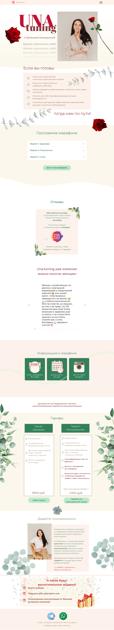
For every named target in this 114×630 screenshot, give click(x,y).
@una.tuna (20, 2)
